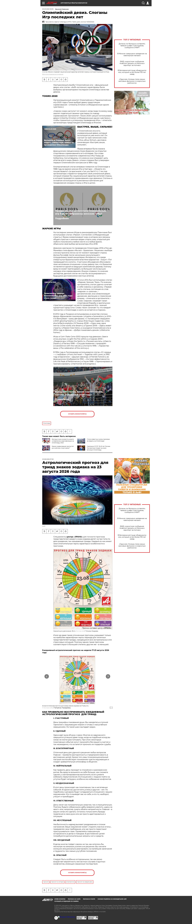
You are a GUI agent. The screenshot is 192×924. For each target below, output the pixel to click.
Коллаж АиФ (80, 631)
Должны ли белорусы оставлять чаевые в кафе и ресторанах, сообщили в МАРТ (132, 46)
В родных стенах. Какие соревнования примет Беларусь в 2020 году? (78, 393)
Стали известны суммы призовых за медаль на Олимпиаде (98, 440)
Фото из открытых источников (52, 74)
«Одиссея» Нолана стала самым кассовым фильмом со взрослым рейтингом (132, 81)
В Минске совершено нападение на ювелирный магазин (132, 55)
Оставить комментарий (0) (77, 414)
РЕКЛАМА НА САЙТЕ (74, 899)
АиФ (43, 526)
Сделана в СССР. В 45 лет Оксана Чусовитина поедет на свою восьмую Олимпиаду (98, 448)
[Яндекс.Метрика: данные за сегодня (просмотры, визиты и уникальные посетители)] (66, 917)
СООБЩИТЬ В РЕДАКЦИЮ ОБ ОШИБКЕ (66, 901)
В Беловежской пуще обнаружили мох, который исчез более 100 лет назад (132, 72)
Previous (47, 676)
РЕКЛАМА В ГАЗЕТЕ (89, 899)
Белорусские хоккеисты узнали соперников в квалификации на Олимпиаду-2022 (63, 441)
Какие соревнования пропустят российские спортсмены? (63, 447)
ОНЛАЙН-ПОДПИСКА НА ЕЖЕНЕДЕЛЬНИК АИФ (112, 899)
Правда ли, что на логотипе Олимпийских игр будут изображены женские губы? (80, 212)
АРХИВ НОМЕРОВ (59, 899)
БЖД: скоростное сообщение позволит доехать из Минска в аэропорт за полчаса (132, 63)
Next (108, 676)
